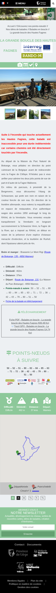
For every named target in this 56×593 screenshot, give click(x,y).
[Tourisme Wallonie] (40, 553)
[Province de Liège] (18, 553)
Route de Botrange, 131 (27, 280)
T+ (43, 498)
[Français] (3, 3)
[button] (18, 452)
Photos (19, 65)
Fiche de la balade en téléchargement (24, 301)
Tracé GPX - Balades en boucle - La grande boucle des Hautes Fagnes (30, 329)
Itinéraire (36, 63)
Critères (30, 63)
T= (30, 498)
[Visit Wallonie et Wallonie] (28, 567)
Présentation (25, 65)
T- (37, 498)
